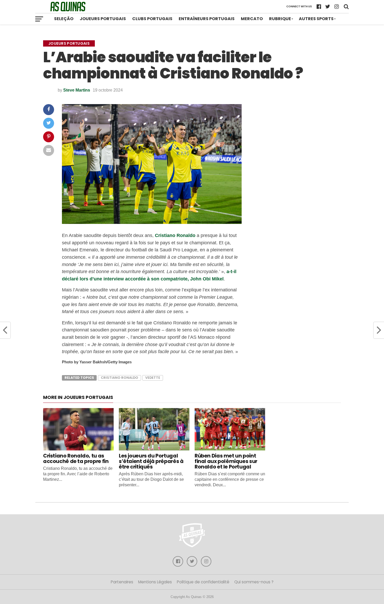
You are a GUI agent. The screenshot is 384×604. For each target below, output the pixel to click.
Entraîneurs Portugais (207, 19)
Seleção (63, 19)
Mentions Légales (155, 582)
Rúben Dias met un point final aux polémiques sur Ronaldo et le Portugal (226, 461)
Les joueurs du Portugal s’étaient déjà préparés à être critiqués (151, 461)
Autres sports (316, 19)
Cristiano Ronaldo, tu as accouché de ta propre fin (75, 458)
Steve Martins (76, 90)
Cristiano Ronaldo (175, 235)
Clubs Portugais (152, 19)
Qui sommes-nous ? (254, 582)
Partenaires (122, 582)
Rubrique (280, 19)
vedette (152, 377)
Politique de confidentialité (203, 582)
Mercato (252, 19)
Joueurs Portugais (103, 19)
